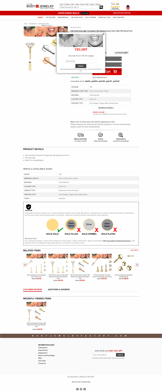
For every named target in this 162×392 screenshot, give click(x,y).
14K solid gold (77, 17)
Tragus (92, 4)
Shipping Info (42, 353)
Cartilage (67, 4)
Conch (82, 4)
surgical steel (104, 17)
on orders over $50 (80, 140)
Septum (97, 4)
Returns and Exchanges (46, 355)
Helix (72, 4)
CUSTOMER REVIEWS (32, 289)
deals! (40, 17)
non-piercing (118, 17)
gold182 (116, 81)
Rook (87, 4)
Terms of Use (76, 382)
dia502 (87, 81)
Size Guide (42, 361)
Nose (61, 4)
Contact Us (42, 363)
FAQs (40, 358)
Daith (77, 4)
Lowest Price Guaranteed (121, 140)
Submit (120, 355)
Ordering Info (42, 348)
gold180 (102, 81)
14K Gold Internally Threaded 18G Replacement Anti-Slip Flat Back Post (36, 324)
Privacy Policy (85, 382)
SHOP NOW (84, 13)
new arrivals (63, 17)
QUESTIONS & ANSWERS (59, 289)
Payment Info (43, 350)
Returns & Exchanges (100, 140)
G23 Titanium (90, 17)
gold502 (94, 81)
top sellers (50, 17)
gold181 (109, 81)
